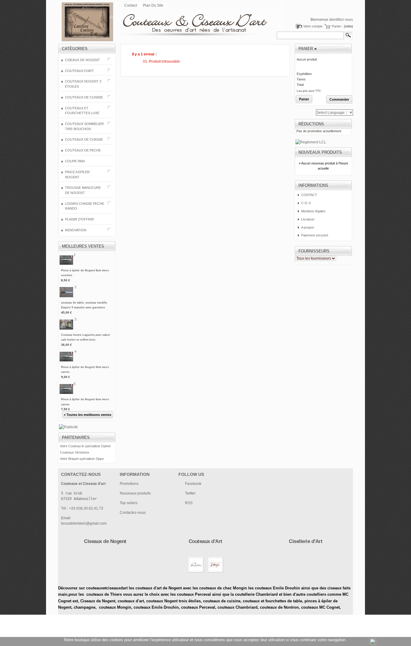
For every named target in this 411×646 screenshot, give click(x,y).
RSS (189, 503)
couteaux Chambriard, (238, 607)
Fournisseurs (313, 251)
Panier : (342, 26)
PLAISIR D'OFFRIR (79, 219)
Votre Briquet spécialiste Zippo (82, 458)
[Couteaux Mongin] (215, 572)
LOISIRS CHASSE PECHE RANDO (84, 206)
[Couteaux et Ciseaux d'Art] (161, 18)
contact (130, 5)
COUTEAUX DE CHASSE (84, 139)
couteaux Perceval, (199, 607)
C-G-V (306, 203)
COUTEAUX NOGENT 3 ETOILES (83, 84)
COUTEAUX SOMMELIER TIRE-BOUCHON (84, 126)
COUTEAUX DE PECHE (83, 150)
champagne (84, 607)
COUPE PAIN (75, 161)
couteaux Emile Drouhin (156, 607)
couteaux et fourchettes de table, (273, 601)
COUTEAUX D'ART (79, 71)
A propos (307, 227)
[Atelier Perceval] (196, 572)
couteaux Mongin (115, 607)
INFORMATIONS (313, 185)
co (120, 601)
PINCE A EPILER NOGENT (77, 174)
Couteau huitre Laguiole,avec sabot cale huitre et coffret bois (85, 339)
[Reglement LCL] (311, 142)
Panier (305, 48)
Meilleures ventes (83, 246)
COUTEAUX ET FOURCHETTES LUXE (82, 110)
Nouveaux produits (320, 152)
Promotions (129, 484)
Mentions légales (313, 211)
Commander (339, 99)
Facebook (193, 484)
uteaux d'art (133, 601)
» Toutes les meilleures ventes (87, 415)
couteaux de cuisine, (222, 601)
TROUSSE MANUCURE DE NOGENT (83, 190)
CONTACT (309, 195)
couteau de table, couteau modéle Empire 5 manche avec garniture (84, 307)
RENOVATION (75, 230)
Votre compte (313, 26)
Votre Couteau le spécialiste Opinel (85, 446)
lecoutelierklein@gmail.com (84, 523)
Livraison (307, 219)
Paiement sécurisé (314, 235)
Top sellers (129, 503)
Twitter (190, 493)
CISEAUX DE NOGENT (82, 60)
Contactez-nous (133, 512)
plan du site (153, 5)
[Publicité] (68, 427)
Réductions (311, 124)
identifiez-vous (341, 19)
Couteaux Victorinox (74, 452)
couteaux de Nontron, (280, 607)
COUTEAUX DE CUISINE (84, 97)
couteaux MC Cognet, (321, 607)
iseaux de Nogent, (99, 601)
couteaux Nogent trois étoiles (173, 601)
